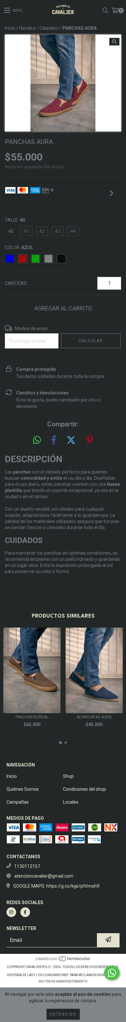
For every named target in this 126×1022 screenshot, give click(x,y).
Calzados (48, 28)
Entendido (63, 1014)
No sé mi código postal (25, 355)
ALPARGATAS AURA (94, 717)
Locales (71, 802)
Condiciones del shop (84, 789)
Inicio (10, 28)
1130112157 (27, 866)
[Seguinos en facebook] (25, 912)
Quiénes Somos (22, 789)
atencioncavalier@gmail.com (43, 876)
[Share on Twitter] (71, 440)
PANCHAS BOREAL (32, 717)
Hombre (27, 28)
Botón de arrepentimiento (63, 981)
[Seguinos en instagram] (11, 912)
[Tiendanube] (63, 960)
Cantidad (16, 283)
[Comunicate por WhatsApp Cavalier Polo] (112, 973)
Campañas (17, 802)
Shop (68, 776)
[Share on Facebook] (54, 440)
